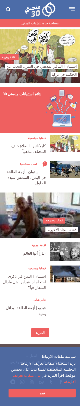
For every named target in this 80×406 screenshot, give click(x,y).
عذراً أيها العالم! (34, 253)
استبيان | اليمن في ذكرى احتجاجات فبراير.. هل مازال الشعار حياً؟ (24, 282)
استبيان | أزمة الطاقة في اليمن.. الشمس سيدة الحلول (26, 177)
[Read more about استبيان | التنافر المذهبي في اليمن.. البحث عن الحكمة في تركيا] (40, 56)
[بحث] (8, 9)
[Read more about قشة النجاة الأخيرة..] (40, 215)
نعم (42, 393)
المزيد (40, 332)
